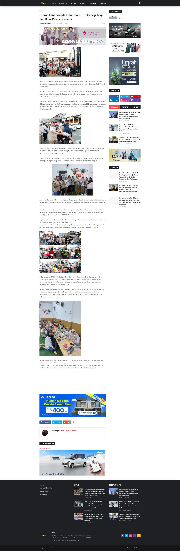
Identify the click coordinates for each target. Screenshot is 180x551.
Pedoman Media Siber (45, 488)
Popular (114, 107)
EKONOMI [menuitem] (83, 3)
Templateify (50, 548)
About (122, 548)
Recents (125, 107)
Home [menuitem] (54, 3)
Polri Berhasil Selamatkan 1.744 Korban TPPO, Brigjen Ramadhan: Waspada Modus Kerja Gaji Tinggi (129, 115)
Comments (135, 107)
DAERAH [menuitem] (93, 3)
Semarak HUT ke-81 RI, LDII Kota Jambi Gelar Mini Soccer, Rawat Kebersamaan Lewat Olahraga (94, 517)
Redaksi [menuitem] (103, 3)
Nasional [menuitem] (63, 3)
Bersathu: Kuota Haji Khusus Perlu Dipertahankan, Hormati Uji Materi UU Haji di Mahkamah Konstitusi (130, 201)
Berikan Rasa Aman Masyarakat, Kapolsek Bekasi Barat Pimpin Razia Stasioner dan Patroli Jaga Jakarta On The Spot (94, 492)
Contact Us (137, 548)
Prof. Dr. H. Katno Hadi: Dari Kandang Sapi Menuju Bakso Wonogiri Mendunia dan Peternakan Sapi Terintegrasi (128, 176)
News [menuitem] (73, 3)
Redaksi (41, 485)
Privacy (129, 548)
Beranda (41, 11)
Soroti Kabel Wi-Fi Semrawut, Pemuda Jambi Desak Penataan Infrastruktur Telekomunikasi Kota (129, 128)
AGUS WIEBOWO (69, 430)
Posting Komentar (44, 448)
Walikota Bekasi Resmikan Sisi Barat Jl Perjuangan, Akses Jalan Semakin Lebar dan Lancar (129, 139)
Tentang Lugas (43, 491)
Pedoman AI (43, 494)
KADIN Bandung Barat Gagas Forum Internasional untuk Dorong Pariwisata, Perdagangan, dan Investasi (128, 188)
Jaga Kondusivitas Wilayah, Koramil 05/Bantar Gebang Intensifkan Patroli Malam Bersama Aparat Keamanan (93, 505)
